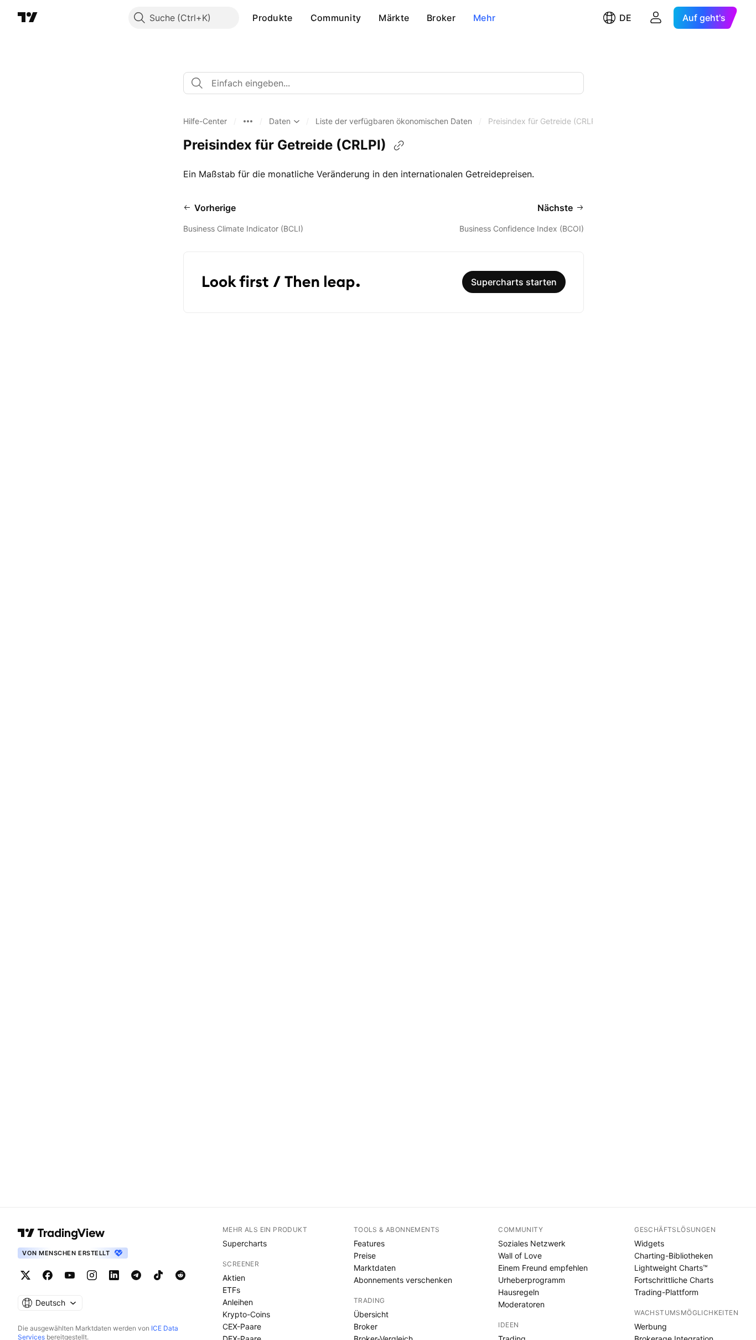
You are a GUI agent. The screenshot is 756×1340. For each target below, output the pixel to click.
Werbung (650, 1326)
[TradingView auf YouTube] (69, 1275)
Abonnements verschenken (403, 1280)
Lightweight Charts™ (671, 1267)
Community (335, 17)
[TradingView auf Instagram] (92, 1275)
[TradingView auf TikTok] (158, 1275)
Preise (365, 1255)
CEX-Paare (241, 1326)
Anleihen (237, 1302)
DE (625, 17)
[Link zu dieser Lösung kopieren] (399, 145)
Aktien (233, 1277)
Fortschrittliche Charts (673, 1280)
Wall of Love (520, 1255)
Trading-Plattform (666, 1292)
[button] (301, 18)
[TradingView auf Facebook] (47, 1275)
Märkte (394, 17)
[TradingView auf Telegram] (136, 1275)
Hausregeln (518, 1292)
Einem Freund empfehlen (543, 1267)
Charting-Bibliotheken (673, 1255)
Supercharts (244, 1243)
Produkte (272, 17)
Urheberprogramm (531, 1280)
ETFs (231, 1290)
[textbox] (388, 83)
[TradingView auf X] (25, 1275)
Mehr (484, 17)
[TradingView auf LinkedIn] (114, 1275)
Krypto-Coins (246, 1314)
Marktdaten (375, 1267)
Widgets (649, 1243)
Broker (441, 17)
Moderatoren (521, 1304)
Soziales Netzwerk (532, 1243)
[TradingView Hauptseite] (28, 17)
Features (369, 1243)
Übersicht (371, 1314)
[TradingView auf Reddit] (180, 1275)
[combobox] (383, 83)
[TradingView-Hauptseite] (61, 1233)
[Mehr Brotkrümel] (248, 121)
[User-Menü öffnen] (656, 18)
